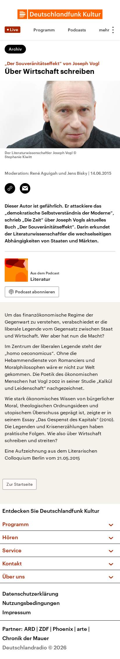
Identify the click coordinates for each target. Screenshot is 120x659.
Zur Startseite (19, 484)
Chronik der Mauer (25, 638)
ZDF (45, 629)
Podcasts (77, 29)
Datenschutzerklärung (30, 593)
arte (83, 629)
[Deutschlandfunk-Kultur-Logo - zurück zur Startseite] (60, 14)
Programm (44, 29)
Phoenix (64, 629)
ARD (31, 629)
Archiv (15, 49)
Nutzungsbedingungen (31, 603)
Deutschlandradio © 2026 (34, 647)
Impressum (16, 612)
